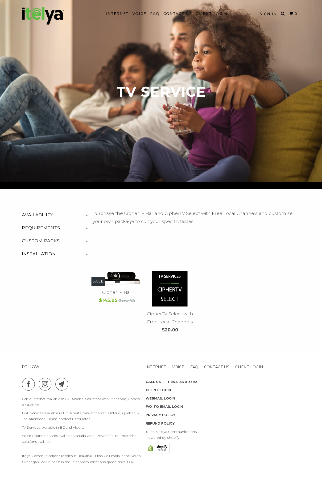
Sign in (268, 14)
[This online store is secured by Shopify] (158, 452)
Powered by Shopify (162, 437)
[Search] (283, 13)
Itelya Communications (178, 432)
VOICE (139, 13)
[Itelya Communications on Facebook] (29, 384)
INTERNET (117, 13)
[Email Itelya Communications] (63, 384)
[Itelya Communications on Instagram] (46, 384)
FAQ (155, 13)
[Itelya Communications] (46, 15)
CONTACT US (177, 13)
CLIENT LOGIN (212, 13)
